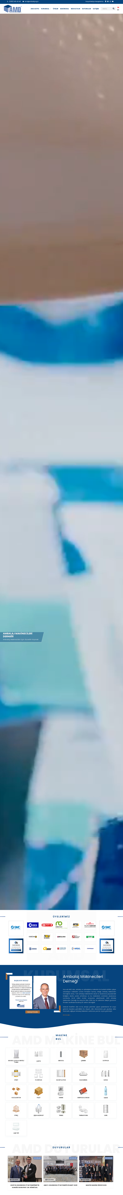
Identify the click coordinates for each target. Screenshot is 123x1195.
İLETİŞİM (96, 9)
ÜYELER (55, 9)
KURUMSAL (45, 9)
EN (118, 10)
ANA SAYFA (35, 9)
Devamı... (68, 1015)
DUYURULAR (86, 9)
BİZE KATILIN (75, 9)
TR (118, 7)
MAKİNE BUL (64, 9)
